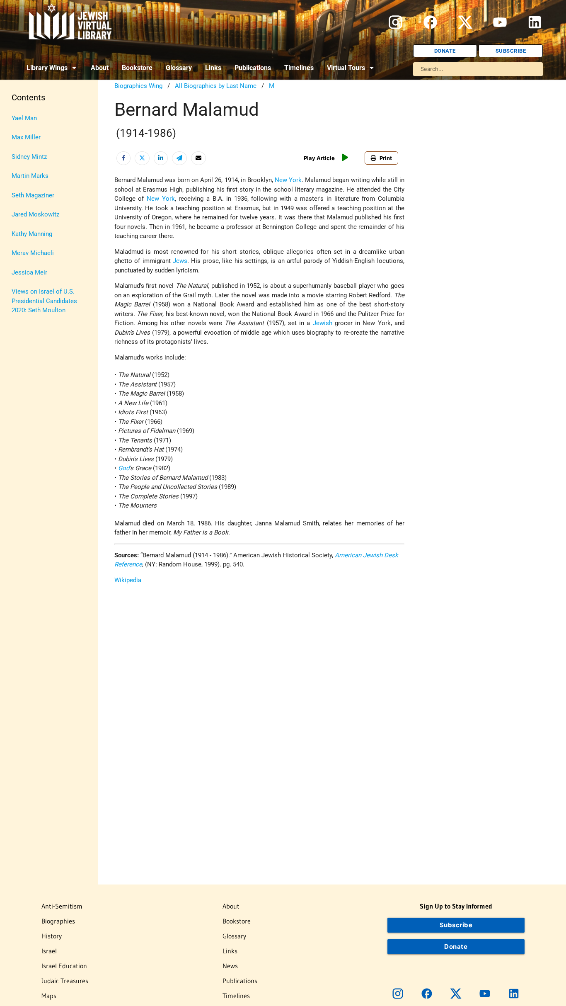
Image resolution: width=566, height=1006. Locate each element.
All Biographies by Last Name (215, 86)
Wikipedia (127, 580)
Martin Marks (30, 176)
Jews (180, 261)
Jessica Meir (29, 272)
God (123, 468)
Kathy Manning (32, 234)
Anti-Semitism (61, 906)
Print (386, 158)
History (51, 936)
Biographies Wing (138, 86)
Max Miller (26, 137)
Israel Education (64, 966)
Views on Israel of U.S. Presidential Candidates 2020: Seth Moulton (44, 301)
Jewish (322, 323)
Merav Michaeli (33, 253)
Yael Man (24, 118)
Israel (49, 951)
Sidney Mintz (29, 156)
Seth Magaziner (33, 195)
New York (288, 180)
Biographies (58, 921)
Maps (48, 995)
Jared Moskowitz (35, 214)
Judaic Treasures (64, 981)
